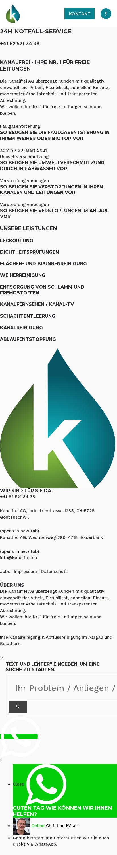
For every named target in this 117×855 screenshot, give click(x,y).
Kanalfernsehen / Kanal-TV (37, 304)
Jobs (5, 571)
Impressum (25, 571)
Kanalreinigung (21, 327)
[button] (79, 13)
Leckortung (16, 240)
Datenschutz (54, 571)
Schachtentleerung (27, 316)
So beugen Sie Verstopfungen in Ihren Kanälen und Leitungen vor (51, 189)
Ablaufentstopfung (28, 339)
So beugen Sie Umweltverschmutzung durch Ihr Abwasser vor (52, 165)
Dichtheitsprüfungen (29, 252)
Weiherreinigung (22, 275)
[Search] (18, 707)
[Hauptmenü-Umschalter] (106, 13)
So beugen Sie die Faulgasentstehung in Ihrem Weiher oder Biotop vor (55, 135)
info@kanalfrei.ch (18, 557)
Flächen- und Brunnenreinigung (43, 263)
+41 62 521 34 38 (19, 43)
